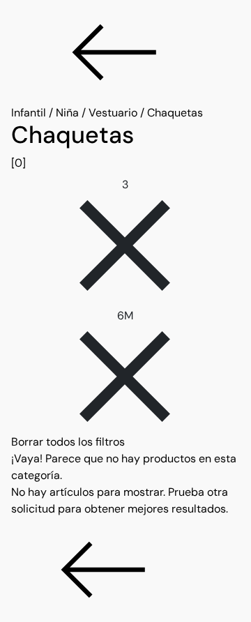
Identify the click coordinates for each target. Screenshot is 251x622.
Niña (67, 112)
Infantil (28, 112)
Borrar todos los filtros (68, 441)
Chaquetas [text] (175, 112)
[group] (125, 146)
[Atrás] (125, 52)
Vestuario (113, 112)
